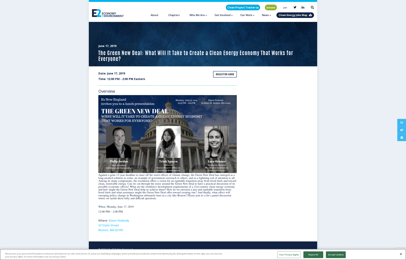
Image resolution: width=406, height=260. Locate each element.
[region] (203, 254)
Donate (270, 7)
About (154, 15)
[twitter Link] (295, 7)
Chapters (174, 15)
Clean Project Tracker (241, 7)
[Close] (400, 254)
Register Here (225, 74)
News (265, 15)
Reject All (313, 254)
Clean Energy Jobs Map (293, 15)
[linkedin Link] (303, 7)
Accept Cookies (336, 254)
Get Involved (222, 15)
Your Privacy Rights (289, 254)
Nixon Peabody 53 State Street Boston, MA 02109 (113, 225)
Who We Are (197, 15)
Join (285, 7)
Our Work (246, 15)
